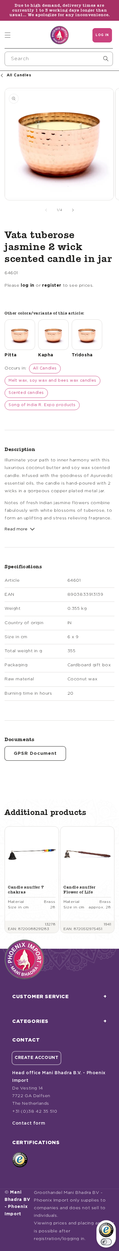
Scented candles (26, 393)
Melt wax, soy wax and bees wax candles (52, 381)
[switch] (106, 1241)
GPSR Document (35, 753)
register (51, 285)
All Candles (45, 368)
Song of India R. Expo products (42, 405)
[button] (7, 35)
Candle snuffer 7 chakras (26, 889)
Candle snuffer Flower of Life (79, 889)
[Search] (106, 58)
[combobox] (59, 59)
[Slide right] (73, 210)
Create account (36, 1058)
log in (27, 285)
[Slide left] (46, 210)
